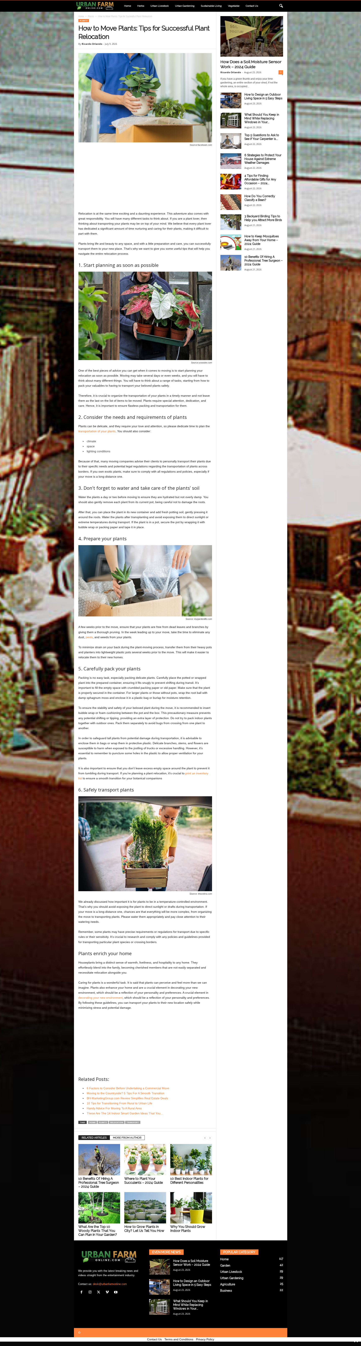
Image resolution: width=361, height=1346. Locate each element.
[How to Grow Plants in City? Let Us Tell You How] (145, 1207)
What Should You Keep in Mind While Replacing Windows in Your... (261, 118)
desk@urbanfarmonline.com (110, 1284)
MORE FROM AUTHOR (127, 1137)
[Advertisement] (145, 179)
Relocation (116, 1122)
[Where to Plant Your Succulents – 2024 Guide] (145, 1159)
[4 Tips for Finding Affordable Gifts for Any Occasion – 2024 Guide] (230, 181)
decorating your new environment (100, 997)
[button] (281, 6)
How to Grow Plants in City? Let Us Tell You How (144, 1229)
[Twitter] (99, 1292)
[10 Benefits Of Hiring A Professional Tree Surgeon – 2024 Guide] (99, 1159)
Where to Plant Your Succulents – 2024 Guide (143, 1181)
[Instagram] (91, 1292)
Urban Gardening (184, 5)
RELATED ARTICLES (94, 1137)
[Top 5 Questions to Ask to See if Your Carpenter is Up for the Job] (230, 141)
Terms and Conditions (178, 1339)
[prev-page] (205, 1138)
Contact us (252, 5)
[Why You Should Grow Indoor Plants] (191, 1207)
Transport (133, 1122)
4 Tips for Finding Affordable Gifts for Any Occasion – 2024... (260, 179)
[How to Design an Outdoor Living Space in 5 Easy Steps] (230, 100)
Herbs (140, 5)
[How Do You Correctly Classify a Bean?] (230, 202)
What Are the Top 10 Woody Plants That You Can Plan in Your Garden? (97, 1231)
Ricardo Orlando (92, 43)
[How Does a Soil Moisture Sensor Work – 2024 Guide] (251, 36)
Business (226, 1290)
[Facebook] (82, 1292)
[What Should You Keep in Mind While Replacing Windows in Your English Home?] (230, 120)
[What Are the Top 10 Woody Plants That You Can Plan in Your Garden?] (99, 1207)
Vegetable (233, 5)
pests (89, 637)
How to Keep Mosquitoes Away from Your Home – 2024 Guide (261, 240)
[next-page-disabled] (210, 1138)
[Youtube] (116, 1292)
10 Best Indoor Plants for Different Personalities (189, 1181)
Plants (91, 16)
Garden (225, 1265)
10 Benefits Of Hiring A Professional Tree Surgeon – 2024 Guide (98, 1183)
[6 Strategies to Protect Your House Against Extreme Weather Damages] (230, 161)
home (92, 1122)
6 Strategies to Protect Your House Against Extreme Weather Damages (262, 158)
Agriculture (227, 1284)
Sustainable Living (211, 5)
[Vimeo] (108, 1292)
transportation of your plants (97, 431)
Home (127, 5)
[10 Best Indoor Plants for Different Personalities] (191, 1159)
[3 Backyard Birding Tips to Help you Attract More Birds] (230, 222)
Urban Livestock (159, 5)
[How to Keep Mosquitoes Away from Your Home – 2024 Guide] (230, 242)
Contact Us (154, 1339)
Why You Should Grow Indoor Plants (187, 1229)
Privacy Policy (205, 1339)
